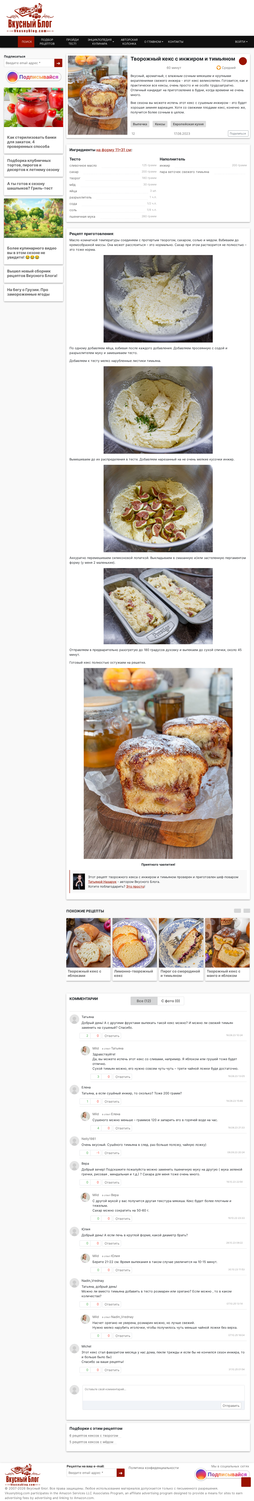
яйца (73, 191)
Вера (115, 1195)
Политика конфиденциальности (154, 1468)
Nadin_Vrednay (122, 1317)
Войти (240, 41)
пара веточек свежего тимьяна (184, 172)
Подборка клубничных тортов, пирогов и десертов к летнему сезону (33, 165)
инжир (165, 165)
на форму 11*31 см (113, 149)
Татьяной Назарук (102, 882)
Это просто (135, 886)
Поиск (27, 41)
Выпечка (140, 124)
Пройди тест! (72, 41)
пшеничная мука (82, 216)
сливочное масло (83, 165)
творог (74, 178)
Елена (115, 1114)
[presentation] (237, 910)
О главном (152, 41)
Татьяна (117, 1048)
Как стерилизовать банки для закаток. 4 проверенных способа (31, 142)
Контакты (175, 41)
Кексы (160, 124)
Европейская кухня (188, 124)
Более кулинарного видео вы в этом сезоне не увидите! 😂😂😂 (32, 252)
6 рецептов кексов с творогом (93, 1435)
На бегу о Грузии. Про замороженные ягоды (28, 292)
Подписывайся (38, 77)
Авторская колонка (129, 41)
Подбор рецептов (47, 41)
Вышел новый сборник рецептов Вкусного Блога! (32, 273)
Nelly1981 (89, 1139)
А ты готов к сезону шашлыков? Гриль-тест (30, 186)
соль (73, 210)
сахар (74, 172)
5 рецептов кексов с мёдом (91, 1442)
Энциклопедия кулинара (100, 41)
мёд (72, 185)
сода (73, 204)
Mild (95, 1048)
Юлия (115, 1256)
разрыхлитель (80, 197)
